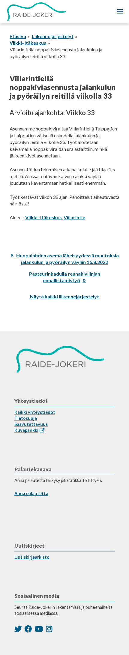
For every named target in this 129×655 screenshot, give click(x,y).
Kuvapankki (26, 430)
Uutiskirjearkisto (32, 557)
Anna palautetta (31, 493)
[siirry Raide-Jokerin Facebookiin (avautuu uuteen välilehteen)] (28, 628)
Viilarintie (74, 217)
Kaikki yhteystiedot (34, 412)
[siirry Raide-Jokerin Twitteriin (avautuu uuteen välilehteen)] (18, 628)
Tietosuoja (25, 418)
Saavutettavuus (31, 424)
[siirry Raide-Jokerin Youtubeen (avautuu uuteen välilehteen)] (39, 628)
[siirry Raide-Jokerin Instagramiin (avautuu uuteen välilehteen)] (49, 628)
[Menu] (120, 11)
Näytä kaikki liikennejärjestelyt (64, 296)
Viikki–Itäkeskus (28, 43)
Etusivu (18, 36)
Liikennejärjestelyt (53, 36)
